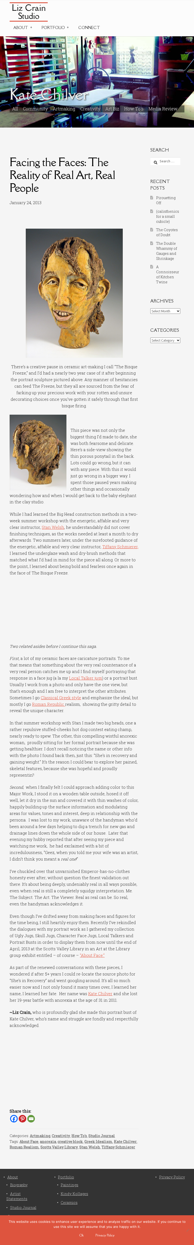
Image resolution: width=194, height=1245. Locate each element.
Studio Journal (101, 1135)
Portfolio (53, 27)
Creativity (90, 109)
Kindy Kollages (74, 1193)
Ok (81, 1235)
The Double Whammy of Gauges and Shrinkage (166, 251)
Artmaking (64, 109)
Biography (19, 1184)
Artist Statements (16, 1196)
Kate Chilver (100, 993)
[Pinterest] (22, 1118)
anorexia (48, 1141)
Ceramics (69, 1202)
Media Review (163, 109)
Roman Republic (48, 704)
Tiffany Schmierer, (120, 546)
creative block (70, 1141)
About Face (28, 1141)
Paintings (69, 1184)
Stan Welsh (53, 527)
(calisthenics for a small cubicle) (167, 216)
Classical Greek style (61, 697)
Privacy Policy (172, 1177)
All (15, 109)
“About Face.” (92, 955)
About (20, 27)
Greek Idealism (98, 1141)
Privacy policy (105, 1235)
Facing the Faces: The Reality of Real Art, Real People (62, 175)
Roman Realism (24, 1147)
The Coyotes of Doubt (167, 232)
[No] (187, 1230)
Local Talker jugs (85, 678)
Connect (89, 27)
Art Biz (112, 109)
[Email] (31, 1118)
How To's (133, 109)
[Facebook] (14, 1118)
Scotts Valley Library (59, 1147)
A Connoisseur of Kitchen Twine (167, 274)
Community (35, 109)
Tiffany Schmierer (118, 1147)
